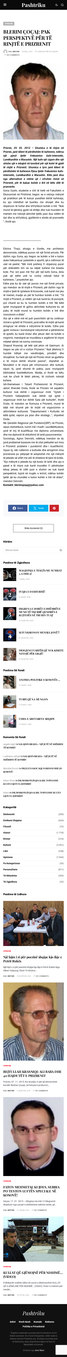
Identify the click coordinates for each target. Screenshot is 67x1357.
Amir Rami (39, 1350)
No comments (13, 55)
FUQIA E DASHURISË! (32, 591)
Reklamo (49, 1322)
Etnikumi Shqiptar (12, 820)
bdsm (6, 792)
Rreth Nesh (24, 1322)
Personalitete (10, 869)
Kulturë (7, 845)
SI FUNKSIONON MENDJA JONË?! (39, 632)
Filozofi (7, 826)
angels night (9, 744)
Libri (5, 851)
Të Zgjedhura (10, 881)
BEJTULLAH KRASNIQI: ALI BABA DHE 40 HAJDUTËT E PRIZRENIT (32, 1073)
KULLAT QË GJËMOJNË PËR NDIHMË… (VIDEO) (33, 1274)
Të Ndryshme (10, 875)
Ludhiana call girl (11, 756)
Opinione (9, 24)
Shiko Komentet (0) (33, 528)
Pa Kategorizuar (11, 863)
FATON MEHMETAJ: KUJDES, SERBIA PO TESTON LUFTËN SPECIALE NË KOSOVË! (31, 1191)
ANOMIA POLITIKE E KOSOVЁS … (39, 679)
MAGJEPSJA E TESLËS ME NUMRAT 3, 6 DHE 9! (40, 572)
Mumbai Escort (11, 768)
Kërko (61, 550)
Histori (6, 832)
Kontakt (38, 1322)
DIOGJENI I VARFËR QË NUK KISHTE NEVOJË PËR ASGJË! (41, 652)
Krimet (6, 839)
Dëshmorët (9, 814)
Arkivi (13, 1322)
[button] (5, 5)
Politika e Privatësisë (34, 1326)
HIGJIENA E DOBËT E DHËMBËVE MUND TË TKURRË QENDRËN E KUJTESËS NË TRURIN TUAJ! (39, 612)
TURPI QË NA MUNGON (33, 699)
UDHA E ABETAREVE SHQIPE (36, 718)
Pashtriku (33, 4)
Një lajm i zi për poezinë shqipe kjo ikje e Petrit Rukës (32, 959)
